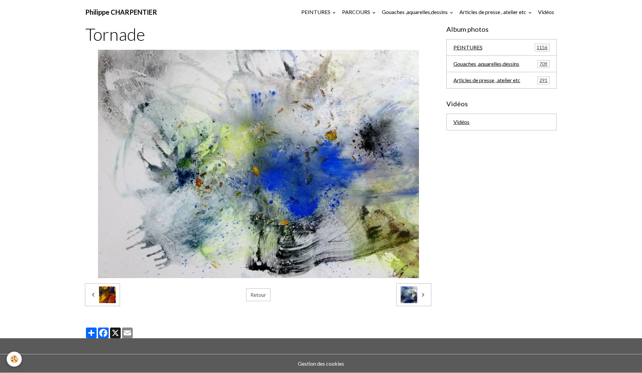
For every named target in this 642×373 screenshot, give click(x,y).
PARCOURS (356, 12)
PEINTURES (316, 12)
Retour (258, 294)
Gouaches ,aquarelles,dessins (415, 12)
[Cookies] (14, 359)
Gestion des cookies (321, 363)
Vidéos (546, 12)
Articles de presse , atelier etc (493, 12)
